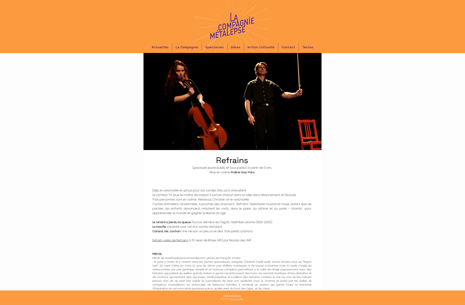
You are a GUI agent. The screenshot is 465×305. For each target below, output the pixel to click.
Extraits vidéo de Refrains (170, 240)
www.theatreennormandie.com (185, 258)
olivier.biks (236, 298)
